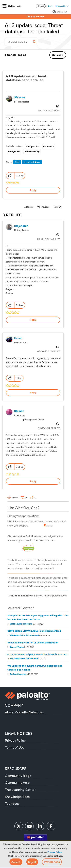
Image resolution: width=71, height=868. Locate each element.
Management (14, 151)
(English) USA (62, 12)
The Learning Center (20, 789)
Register (41, 6)
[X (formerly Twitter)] (18, 826)
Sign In (50, 6)
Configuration (32, 146)
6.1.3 (17, 162)
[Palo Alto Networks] (35, 696)
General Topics (16, 54)
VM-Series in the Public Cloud (24, 659)
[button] (15, 861)
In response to (34, 419)
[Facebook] (51, 826)
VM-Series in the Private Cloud (24, 635)
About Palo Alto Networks (24, 712)
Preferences (52, 861)
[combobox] (21, 42)
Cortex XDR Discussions (21, 624)
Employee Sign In (61, 6)
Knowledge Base (17, 797)
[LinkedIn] (40, 826)
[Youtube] (29, 826)
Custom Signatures (19, 674)
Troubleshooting (31, 151)
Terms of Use (14, 747)
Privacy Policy (54, 852)
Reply (33, 190)
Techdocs (12, 803)
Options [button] (56, 55)
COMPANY (14, 705)
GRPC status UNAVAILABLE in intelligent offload (34, 631)
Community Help (17, 782)
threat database (32, 162)
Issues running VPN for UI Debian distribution (32, 642)
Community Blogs (18, 775)
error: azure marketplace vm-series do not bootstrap (36, 654)
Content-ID (48, 146)
